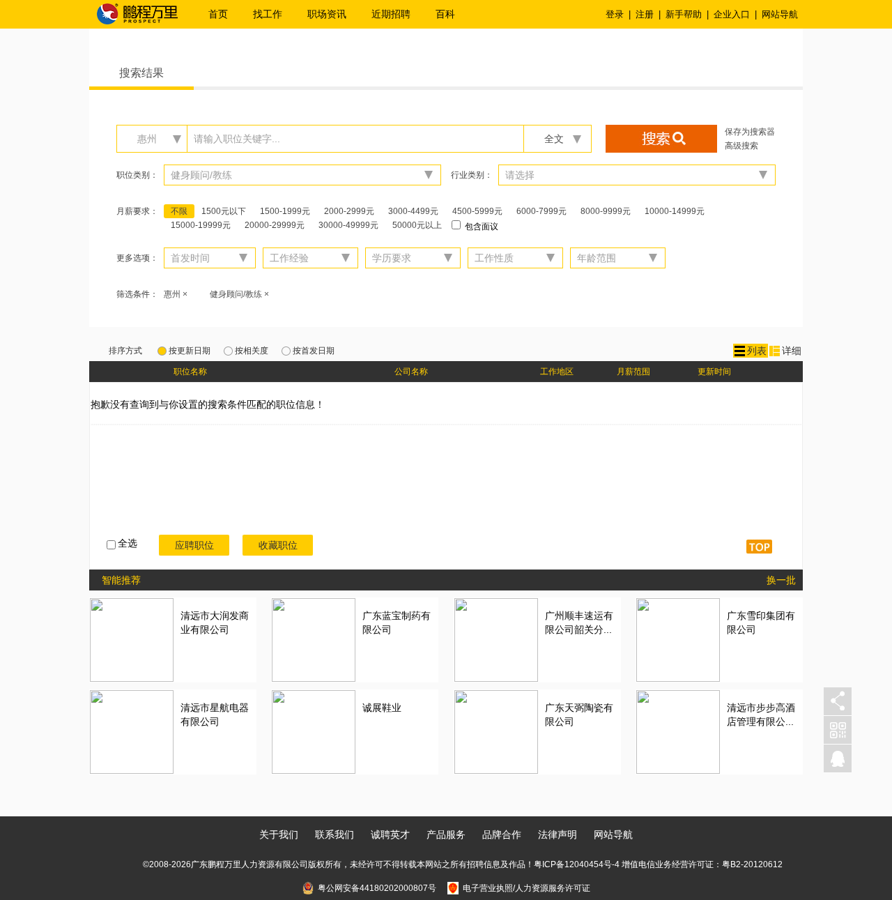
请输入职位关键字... (237, 138)
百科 (445, 14)
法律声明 (557, 834)
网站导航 (780, 14)
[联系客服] (838, 759)
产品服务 (446, 834)
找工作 (267, 14)
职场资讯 (326, 14)
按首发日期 (313, 351)
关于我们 (278, 834)
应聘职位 (194, 545)
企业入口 (732, 14)
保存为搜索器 (750, 132)
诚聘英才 (390, 834)
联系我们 (334, 834)
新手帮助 (684, 14)
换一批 (781, 580)
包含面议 (480, 226)
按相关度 (251, 351)
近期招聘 (390, 14)
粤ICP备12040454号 (573, 864)
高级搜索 (741, 146)
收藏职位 (278, 545)
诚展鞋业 (381, 707)
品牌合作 (501, 834)
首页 (218, 14)
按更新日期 (189, 351)
